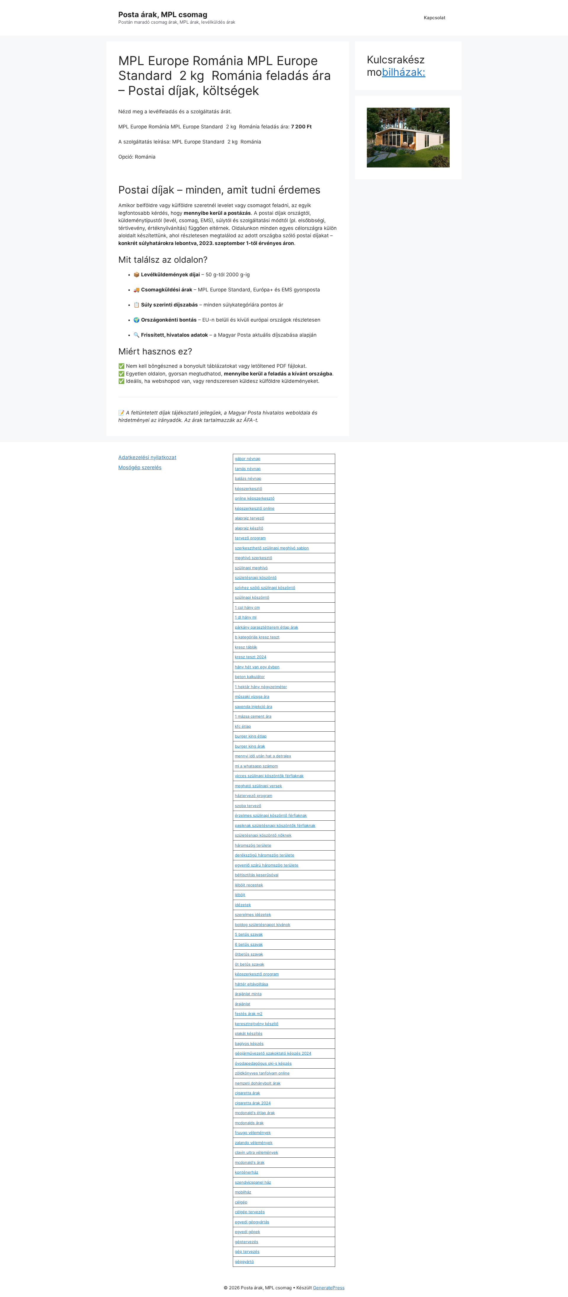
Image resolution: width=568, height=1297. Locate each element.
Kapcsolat (435, 17)
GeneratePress (329, 1287)
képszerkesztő (248, 488)
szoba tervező (248, 805)
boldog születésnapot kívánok (262, 924)
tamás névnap (248, 468)
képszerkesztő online (255, 508)
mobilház (243, 1192)
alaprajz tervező (249, 518)
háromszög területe (253, 845)
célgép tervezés (250, 1211)
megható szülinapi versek (258, 785)
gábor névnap (247, 458)
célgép (241, 1202)
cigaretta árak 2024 (253, 1103)
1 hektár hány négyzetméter (261, 686)
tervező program (250, 537)
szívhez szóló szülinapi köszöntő (265, 587)
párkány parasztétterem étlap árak (266, 627)
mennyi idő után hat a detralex (263, 756)
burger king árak (250, 746)
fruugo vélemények (253, 1132)
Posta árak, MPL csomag (162, 14)
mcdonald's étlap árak (255, 1112)
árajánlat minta (248, 993)
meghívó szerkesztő (253, 557)
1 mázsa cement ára (253, 716)
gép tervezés (247, 1251)
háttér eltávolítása (251, 984)
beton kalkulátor (250, 676)
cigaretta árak (247, 1092)
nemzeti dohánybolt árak (257, 1083)
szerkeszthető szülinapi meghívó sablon (272, 548)
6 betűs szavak (249, 944)
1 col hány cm (247, 607)
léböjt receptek (249, 885)
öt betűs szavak (249, 964)
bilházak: (403, 72)
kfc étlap (243, 726)
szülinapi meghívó (251, 567)
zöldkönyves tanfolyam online (262, 1073)
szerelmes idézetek (253, 914)
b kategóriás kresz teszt (257, 637)
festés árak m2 (248, 1013)
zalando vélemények (253, 1142)
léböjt (240, 894)
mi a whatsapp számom (256, 766)
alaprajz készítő (249, 528)
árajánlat (242, 1003)
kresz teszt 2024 (250, 656)
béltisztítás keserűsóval (256, 874)
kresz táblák (246, 647)
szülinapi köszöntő (252, 597)
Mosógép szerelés (140, 467)
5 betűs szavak (249, 934)
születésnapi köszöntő (256, 577)
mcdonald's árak (249, 1162)
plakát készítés (248, 1033)
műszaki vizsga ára (252, 696)
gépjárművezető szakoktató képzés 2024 (273, 1053)
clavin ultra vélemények (256, 1152)
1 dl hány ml (245, 617)
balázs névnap (248, 478)
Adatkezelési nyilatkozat (147, 457)
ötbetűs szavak (249, 954)
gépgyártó (244, 1261)
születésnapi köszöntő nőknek (263, 835)
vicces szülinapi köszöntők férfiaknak (269, 775)
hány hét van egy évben (257, 666)
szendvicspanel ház (253, 1182)
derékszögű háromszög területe (264, 855)
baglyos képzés (249, 1043)
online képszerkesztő (255, 498)
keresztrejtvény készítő (256, 1023)
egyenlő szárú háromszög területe (266, 865)
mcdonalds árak (249, 1122)
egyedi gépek (247, 1231)
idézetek (243, 904)
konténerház (246, 1172)
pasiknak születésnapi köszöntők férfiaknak (275, 825)
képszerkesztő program (257, 974)
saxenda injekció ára (253, 706)
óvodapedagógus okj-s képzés (263, 1063)
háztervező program (253, 795)
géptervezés (246, 1241)
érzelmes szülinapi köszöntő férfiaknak (271, 815)
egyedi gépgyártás (252, 1221)
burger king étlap (251, 736)
